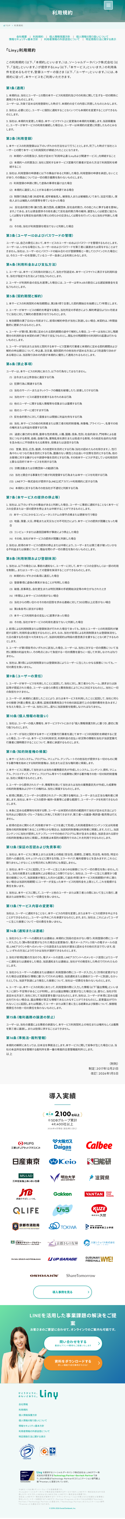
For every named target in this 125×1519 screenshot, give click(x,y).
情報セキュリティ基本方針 (23, 39)
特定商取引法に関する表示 (101, 39)
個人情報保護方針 (59, 36)
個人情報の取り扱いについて (92, 36)
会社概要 (21, 36)
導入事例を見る (62, 1292)
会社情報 (23, 1404)
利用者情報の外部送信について (62, 39)
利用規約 (38, 36)
